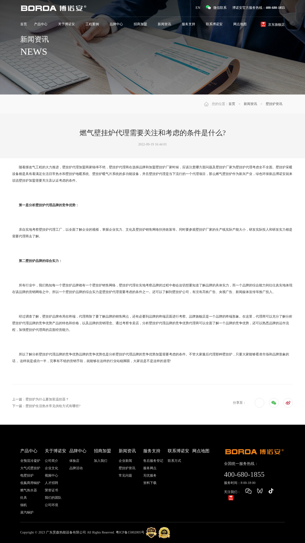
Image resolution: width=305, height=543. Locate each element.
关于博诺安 (67, 24)
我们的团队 (53, 497)
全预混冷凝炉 (30, 461)
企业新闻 (125, 461)
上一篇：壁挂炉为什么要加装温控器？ (40, 399)
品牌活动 (76, 468)
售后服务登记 (153, 461)
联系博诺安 (215, 24)
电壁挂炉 (27, 475)
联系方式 (174, 461)
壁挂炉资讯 (274, 104)
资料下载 (150, 483)
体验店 (74, 461)
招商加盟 (141, 24)
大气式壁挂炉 (30, 468)
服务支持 (189, 24)
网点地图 (200, 450)
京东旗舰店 (276, 24)
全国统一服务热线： (241, 464)
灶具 (23, 497)
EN (198, 8)
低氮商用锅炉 (30, 483)
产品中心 (41, 24)
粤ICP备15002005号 (130, 532)
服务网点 (150, 468)
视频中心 (51, 475)
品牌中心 (117, 24)
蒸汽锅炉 (27, 512)
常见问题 (125, 475)
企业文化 (51, 468)
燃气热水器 (28, 490)
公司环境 (51, 505)
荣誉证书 (51, 490)
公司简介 (51, 461)
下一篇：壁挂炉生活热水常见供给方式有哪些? (46, 406)
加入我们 (100, 461)
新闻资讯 (165, 24)
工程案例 (93, 24)
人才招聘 (51, 483)
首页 (23, 24)
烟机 (23, 505)
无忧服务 (150, 475)
